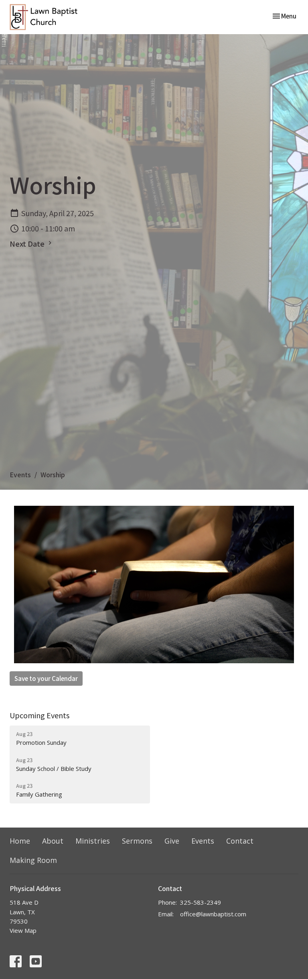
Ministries (92, 841)
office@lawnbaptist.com (213, 914)
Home (20, 841)
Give (171, 841)
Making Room (33, 860)
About (52, 841)
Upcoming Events (39, 715)
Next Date (28, 243)
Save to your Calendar (46, 678)
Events (20, 474)
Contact (239, 841)
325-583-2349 (200, 902)
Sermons (137, 841)
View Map (23, 930)
